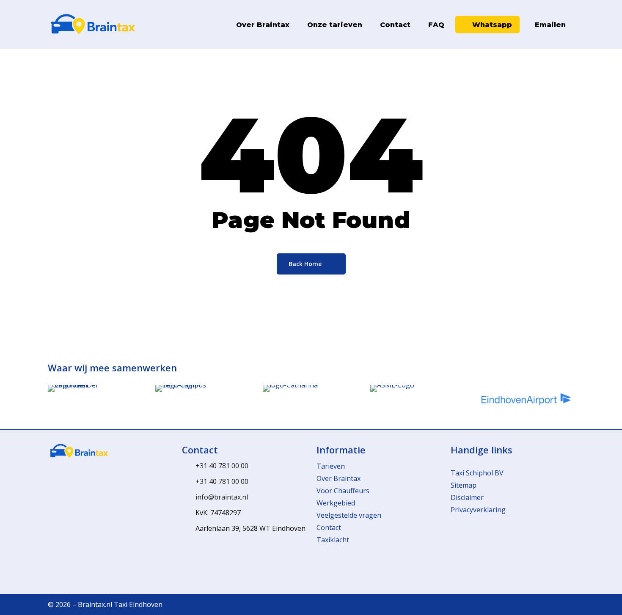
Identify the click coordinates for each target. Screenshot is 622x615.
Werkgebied (336, 503)
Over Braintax (339, 478)
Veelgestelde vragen (349, 515)
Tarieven (331, 466)
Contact (329, 527)
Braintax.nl (95, 604)
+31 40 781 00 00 (221, 465)
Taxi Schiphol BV (477, 473)
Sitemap (463, 485)
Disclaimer (467, 497)
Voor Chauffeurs (343, 490)
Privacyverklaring (478, 509)
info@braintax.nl (221, 497)
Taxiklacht (333, 539)
